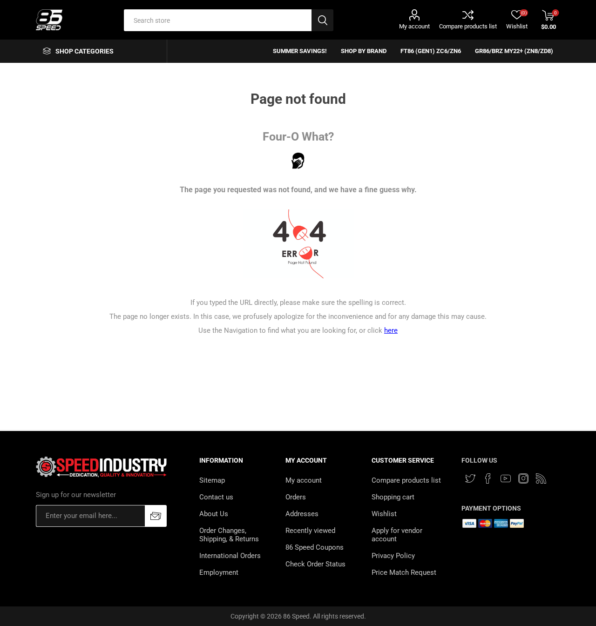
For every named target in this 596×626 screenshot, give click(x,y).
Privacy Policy (393, 556)
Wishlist (384, 514)
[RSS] (541, 478)
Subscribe (156, 516)
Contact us (216, 497)
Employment (218, 572)
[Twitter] (470, 478)
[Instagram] (523, 478)
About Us (213, 514)
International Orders (230, 556)
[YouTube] (505, 478)
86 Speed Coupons (314, 547)
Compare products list (468, 26)
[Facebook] (488, 478)
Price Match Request (404, 572)
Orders (295, 497)
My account (414, 26)
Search (322, 20)
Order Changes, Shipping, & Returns (229, 534)
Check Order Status (315, 564)
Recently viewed (310, 530)
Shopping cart (393, 497)
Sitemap (212, 480)
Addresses (301, 514)
